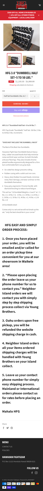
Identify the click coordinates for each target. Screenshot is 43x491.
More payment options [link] (21, 116)
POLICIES (5, 450)
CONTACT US (7, 446)
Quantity (33, 91)
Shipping (12, 85)
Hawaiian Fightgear (13, 480)
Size (3, 91)
